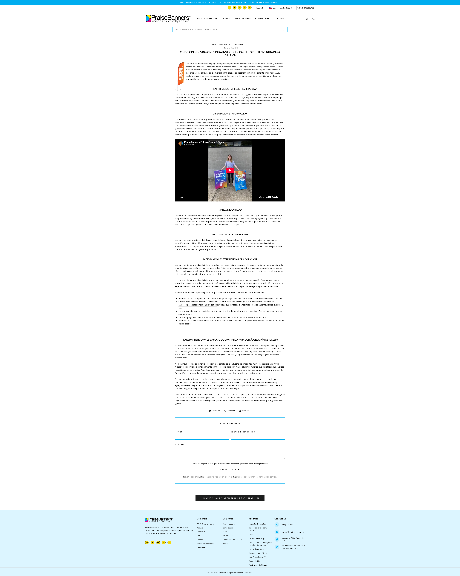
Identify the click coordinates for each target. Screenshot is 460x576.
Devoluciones (228, 536)
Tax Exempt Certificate (258, 565)
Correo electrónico (243, 432)
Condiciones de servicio (232, 540)
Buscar (225, 544)
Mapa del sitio (254, 561)
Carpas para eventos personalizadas (195, 301)
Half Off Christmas (243, 19)
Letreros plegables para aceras (193, 317)
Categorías (282, 19)
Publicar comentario (230, 469)
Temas (199, 536)
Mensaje (179, 444)
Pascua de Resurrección (207, 19)
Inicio (214, 44)
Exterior (200, 540)
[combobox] (230, 29)
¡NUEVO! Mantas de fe (205, 524)
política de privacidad (257, 549)
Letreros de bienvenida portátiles (194, 311)
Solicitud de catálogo (257, 538)
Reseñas (252, 534)
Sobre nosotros (229, 524)
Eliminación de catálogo (258, 553)
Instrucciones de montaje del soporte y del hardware (260, 543)
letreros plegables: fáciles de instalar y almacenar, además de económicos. (244, 134)
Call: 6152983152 (307, 8)
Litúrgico (226, 19)
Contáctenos (228, 528)
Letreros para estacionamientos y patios (197, 304)
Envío (225, 532)
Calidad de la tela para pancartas (258, 529)
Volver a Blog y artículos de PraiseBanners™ (231, 498)
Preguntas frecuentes (257, 524)
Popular (200, 528)
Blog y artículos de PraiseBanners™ (232, 44)
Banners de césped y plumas (191, 298)
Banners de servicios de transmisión (195, 320)
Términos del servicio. (268, 477)
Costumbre (201, 548)
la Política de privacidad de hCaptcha (239, 477)
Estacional (201, 532)
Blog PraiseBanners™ (257, 557)
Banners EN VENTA (263, 19)
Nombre (179, 432)
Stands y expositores (205, 544)
